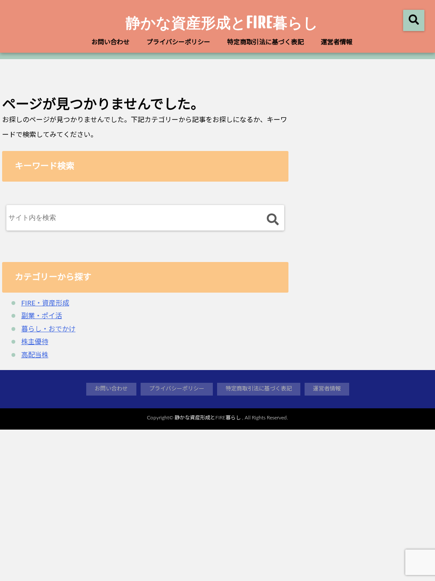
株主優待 (34, 342)
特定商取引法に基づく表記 (265, 42)
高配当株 (34, 355)
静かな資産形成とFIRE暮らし (222, 22)
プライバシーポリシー (178, 42)
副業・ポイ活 (41, 316)
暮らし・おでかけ (48, 329)
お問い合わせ (110, 42)
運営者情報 (337, 42)
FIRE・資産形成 (45, 303)
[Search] (272, 219)
